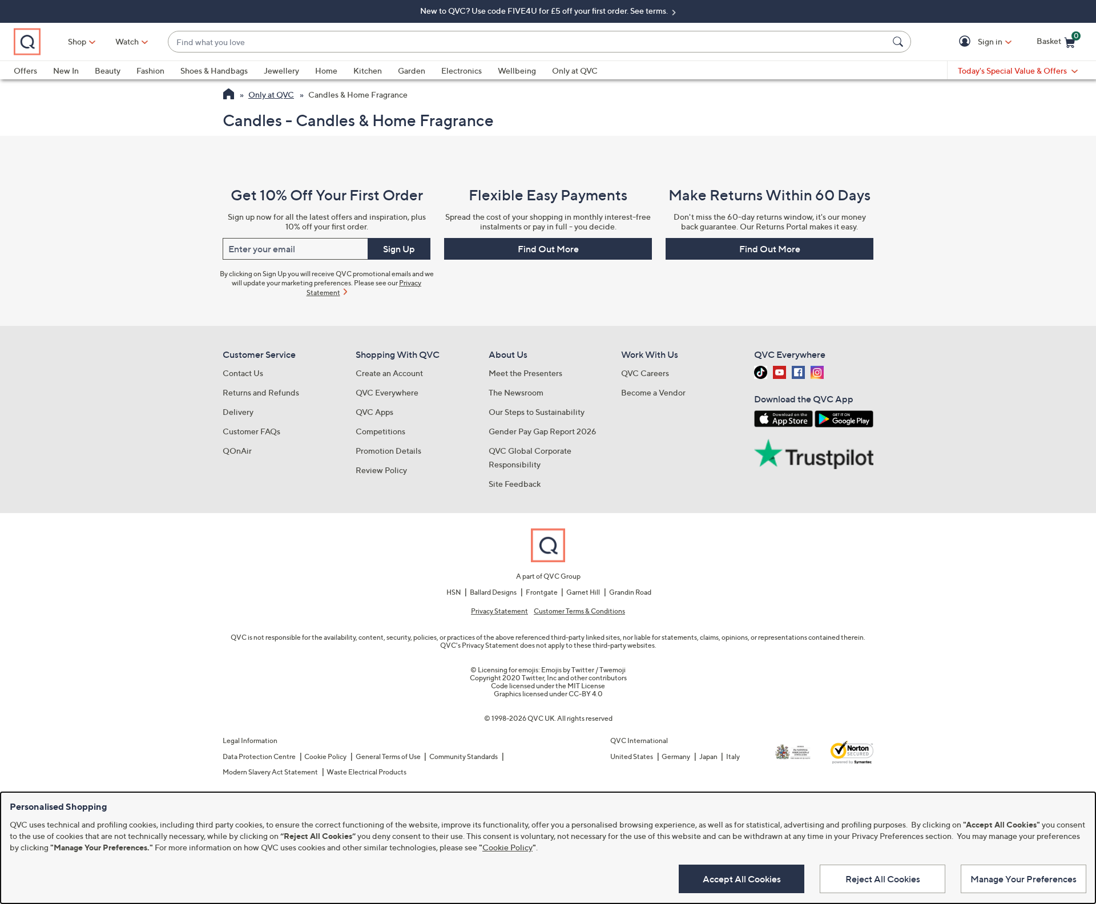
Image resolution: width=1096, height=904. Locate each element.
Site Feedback (515, 484)
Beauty (107, 70)
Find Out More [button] (548, 249)
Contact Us (243, 373)
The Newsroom (516, 392)
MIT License (586, 685)
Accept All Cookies (742, 879)
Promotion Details (388, 450)
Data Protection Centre (259, 756)
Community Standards (463, 756)
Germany (676, 756)
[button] (967, 42)
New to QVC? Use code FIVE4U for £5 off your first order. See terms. (545, 10)
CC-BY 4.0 (586, 693)
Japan (708, 756)
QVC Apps (374, 412)
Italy (733, 756)
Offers (25, 70)
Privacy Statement (499, 611)
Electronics (461, 70)
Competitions (380, 431)
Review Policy (381, 470)
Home (326, 70)
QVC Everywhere (387, 392)
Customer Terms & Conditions (579, 611)
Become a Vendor (653, 392)
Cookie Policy (325, 756)
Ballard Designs (493, 592)
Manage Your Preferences (1023, 879)
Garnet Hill (583, 592)
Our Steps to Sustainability (537, 412)
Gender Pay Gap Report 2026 (543, 431)
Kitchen (367, 70)
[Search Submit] (899, 41)
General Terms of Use (388, 756)
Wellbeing (517, 70)
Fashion (150, 70)
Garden (411, 70)
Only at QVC (575, 70)
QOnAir (237, 450)
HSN (453, 592)
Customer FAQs (251, 431)
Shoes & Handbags (214, 70)
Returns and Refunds (261, 392)
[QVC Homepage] (228, 95)
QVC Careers (645, 373)
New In (66, 70)
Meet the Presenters (525, 373)
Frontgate (542, 592)
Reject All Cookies (882, 879)
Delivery (238, 412)
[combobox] (528, 42)
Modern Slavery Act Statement (270, 772)
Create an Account (389, 373)
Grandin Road (630, 592)
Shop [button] (77, 41)
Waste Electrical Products (366, 772)
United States (631, 756)
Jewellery (281, 70)
